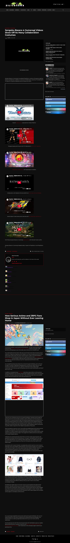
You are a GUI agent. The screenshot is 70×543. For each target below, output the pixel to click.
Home (17, 536)
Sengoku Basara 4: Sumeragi (39, 251)
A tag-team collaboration (17, 169)
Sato (9, 37)
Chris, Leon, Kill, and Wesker (35, 193)
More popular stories (49, 61)
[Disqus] (24, 278)
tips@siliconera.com (37, 541)
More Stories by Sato (17, 263)
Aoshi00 (50, 68)
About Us (33, 536)
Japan (33, 251)
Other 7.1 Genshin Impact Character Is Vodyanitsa (55, 54)
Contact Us (38, 536)
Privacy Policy (51, 536)
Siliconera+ (27, 536)
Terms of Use (44, 536)
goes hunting (26, 239)
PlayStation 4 (14, 251)
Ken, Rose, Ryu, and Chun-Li (35, 216)
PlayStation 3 (9, 251)
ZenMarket (20, 372)
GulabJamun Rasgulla (53, 75)
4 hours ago (63, 73)
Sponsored (11, 313)
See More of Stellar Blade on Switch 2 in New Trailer (53, 73)
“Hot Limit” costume (35, 146)
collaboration (19, 122)
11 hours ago (63, 80)
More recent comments (49, 91)
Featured (6, 313)
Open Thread (21, 536)
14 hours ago (63, 87)
